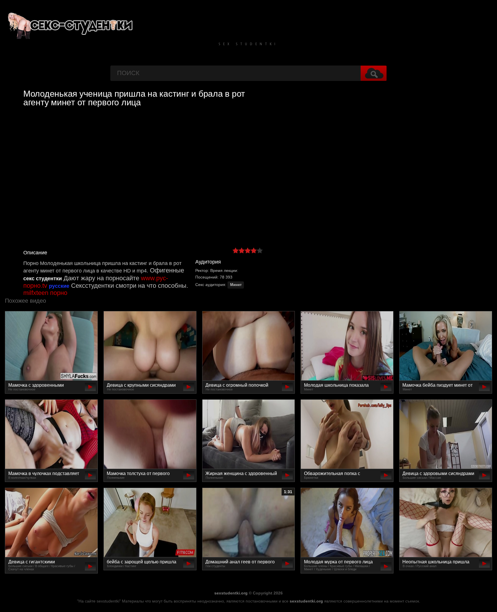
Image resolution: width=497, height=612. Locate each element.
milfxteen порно (45, 292)
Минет (236, 285)
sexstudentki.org (231, 593)
